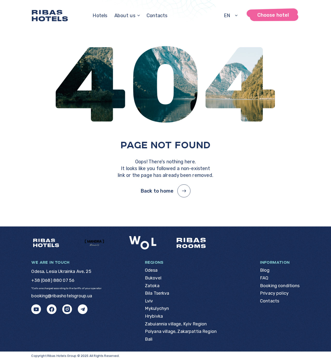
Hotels (100, 15)
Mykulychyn (157, 308)
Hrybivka (154, 316)
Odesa (151, 270)
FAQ (264, 278)
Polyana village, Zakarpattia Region (181, 331)
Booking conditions (280, 285)
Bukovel (153, 278)
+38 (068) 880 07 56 (52, 280)
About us (125, 15)
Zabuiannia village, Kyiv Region (176, 324)
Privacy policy (274, 293)
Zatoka (152, 285)
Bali (149, 339)
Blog (265, 270)
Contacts (157, 15)
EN (227, 15)
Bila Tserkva (157, 293)
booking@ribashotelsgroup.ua (61, 296)
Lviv (149, 301)
